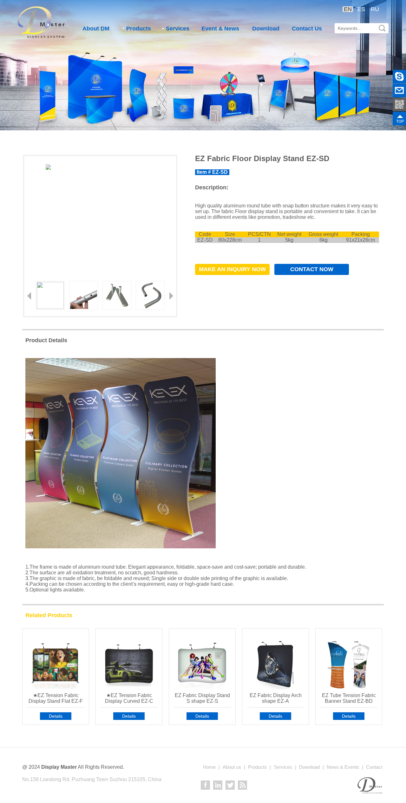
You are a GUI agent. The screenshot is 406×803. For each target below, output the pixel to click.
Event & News (220, 28)
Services (177, 28)
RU (375, 9)
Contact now (311, 269)
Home (209, 767)
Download (265, 28)
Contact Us (307, 28)
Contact (374, 767)
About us (232, 767)
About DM (95, 28)
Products (138, 28)
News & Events (343, 767)
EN (348, 9)
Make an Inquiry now (232, 269)
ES (361, 9)
